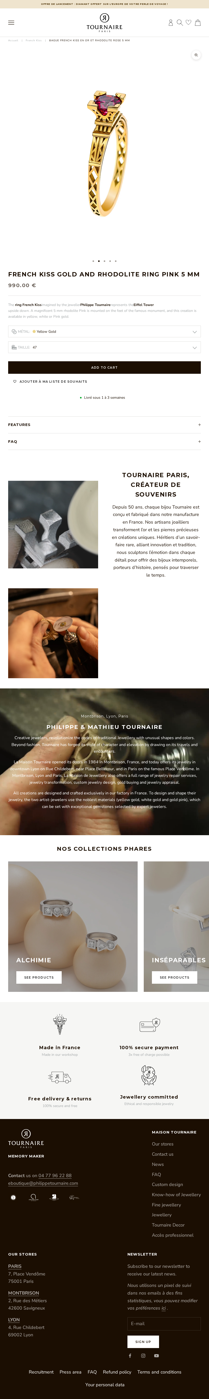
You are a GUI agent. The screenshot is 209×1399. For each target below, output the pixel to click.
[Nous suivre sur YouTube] (156, 1355)
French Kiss (34, 40)
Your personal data (105, 1385)
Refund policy (117, 1372)
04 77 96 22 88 (55, 1176)
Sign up (143, 1342)
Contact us (163, 1154)
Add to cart (104, 367)
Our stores (163, 1144)
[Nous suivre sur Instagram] (143, 1355)
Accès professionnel (172, 1235)
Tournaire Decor (168, 1225)
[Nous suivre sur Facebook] (130, 1355)
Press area (71, 1372)
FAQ (156, 1174)
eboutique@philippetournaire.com (43, 1183)
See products (39, 977)
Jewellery (162, 1215)
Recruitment (41, 1372)
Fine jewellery (166, 1205)
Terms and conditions (159, 1372)
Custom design (167, 1184)
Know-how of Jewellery (176, 1195)
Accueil (13, 40)
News (158, 1164)
